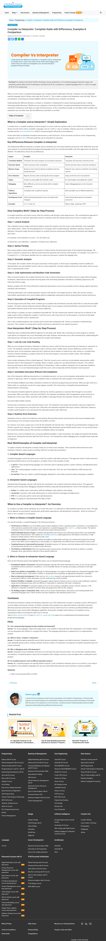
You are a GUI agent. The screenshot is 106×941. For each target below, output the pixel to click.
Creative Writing (86, 820)
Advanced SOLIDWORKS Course (65, 769)
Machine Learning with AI (89, 759)
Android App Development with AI (12, 772)
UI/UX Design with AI (35, 823)
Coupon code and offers (63, 929)
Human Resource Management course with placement (13, 870)
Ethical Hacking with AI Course (12, 766)
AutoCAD (57, 846)
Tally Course (32, 777)
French (4, 846)
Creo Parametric (59, 809)
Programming (56, 13)
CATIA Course (59, 794)
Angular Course (7, 781)
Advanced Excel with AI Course (38, 762)
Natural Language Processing (90, 781)
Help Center (32, 923)
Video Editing (32, 826)
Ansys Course (59, 781)
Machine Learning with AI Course (39, 872)
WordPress (31, 832)
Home (7, 13)
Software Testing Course (10, 803)
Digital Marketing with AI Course (38, 759)
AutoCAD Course (60, 759)
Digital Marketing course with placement (13, 864)
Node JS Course (7, 806)
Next (95, 683)
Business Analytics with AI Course (39, 797)
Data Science (25, 13)
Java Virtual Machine (27, 131)
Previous (12, 683)
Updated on (15, 36)
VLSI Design (58, 803)
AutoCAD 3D (58, 849)
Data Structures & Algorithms (11, 790)
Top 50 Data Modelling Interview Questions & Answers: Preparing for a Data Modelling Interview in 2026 (53, 742)
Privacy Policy (33, 929)
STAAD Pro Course (60, 772)
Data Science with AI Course (37, 868)
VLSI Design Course (34, 883)
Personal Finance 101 (35, 794)
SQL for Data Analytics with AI (37, 791)
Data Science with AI (87, 762)
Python (23, 138)
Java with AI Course (8, 775)
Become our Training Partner (64, 923)
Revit (56, 852)
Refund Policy (7, 923)
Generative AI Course (61, 825)
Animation (31, 829)
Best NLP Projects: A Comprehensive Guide (80, 742)
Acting (83, 832)
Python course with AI (20, 615)
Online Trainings (73, 13)
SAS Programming (8, 794)
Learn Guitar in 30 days (88, 823)
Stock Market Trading (35, 774)
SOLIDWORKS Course (61, 766)
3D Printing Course (60, 784)
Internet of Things (60, 778)
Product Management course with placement (13, 887)
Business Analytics (87, 778)
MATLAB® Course (34, 886)
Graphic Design (33, 820)
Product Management (9, 815)
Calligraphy (84, 829)
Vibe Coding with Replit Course (64, 828)
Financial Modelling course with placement (13, 904)
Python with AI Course (9, 759)
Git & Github (6, 784)
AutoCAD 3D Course (61, 762)
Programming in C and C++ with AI (13, 769)
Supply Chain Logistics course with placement (13, 909)
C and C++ (71, 528)
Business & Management (41, 13)
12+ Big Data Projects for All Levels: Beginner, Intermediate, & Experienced (22, 742)
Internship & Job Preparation (37, 849)
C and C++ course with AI (44, 615)
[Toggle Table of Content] (26, 116)
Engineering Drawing (61, 800)
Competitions (33, 933)
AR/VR (4, 812)
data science (49, 576)
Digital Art (31, 835)
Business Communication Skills (38, 771)
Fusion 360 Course (60, 775)
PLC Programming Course (10, 809)
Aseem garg (26, 36)
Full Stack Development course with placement (13, 882)
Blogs (14, 13)
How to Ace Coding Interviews (11, 787)
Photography (85, 826)
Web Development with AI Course (13, 762)
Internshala (6, 933)
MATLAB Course (7, 800)
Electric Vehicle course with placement (13, 898)
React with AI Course (8, 778)
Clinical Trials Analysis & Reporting (13, 797)
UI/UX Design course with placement (13, 893)
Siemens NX (58, 806)
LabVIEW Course (60, 787)
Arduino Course (59, 790)
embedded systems (50, 535)
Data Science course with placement (13, 877)
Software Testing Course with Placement (13, 914)
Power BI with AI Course (89, 772)
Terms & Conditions (9, 929)
